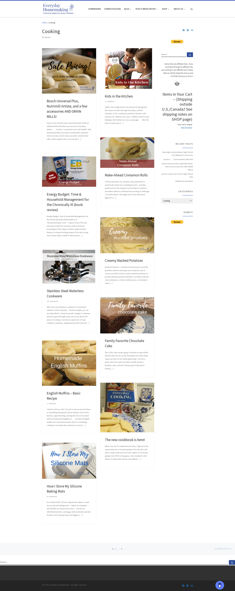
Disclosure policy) (185, 76)
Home (44, 22)
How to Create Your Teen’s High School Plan (177, 175)
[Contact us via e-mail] (192, 30)
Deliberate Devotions (184, 181)
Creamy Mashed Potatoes (124, 260)
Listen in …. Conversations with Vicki (178, 159)
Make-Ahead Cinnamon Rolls (126, 175)
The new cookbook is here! (125, 439)
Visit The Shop (186, 127)
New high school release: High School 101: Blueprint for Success (178, 153)
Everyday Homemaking (59, 585)
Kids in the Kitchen (119, 96)
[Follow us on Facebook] (184, 30)
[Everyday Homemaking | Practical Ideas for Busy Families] (58, 8)
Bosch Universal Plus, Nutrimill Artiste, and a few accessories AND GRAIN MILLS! (177, 166)
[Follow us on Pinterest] (188, 30)
